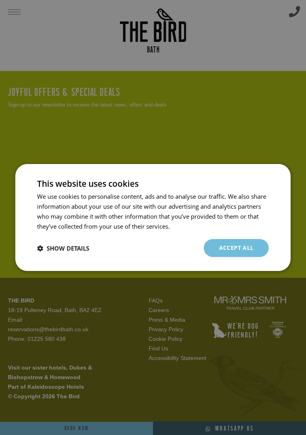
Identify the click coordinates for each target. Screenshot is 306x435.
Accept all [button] (236, 247)
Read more (186, 226)
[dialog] (152, 217)
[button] (63, 248)
